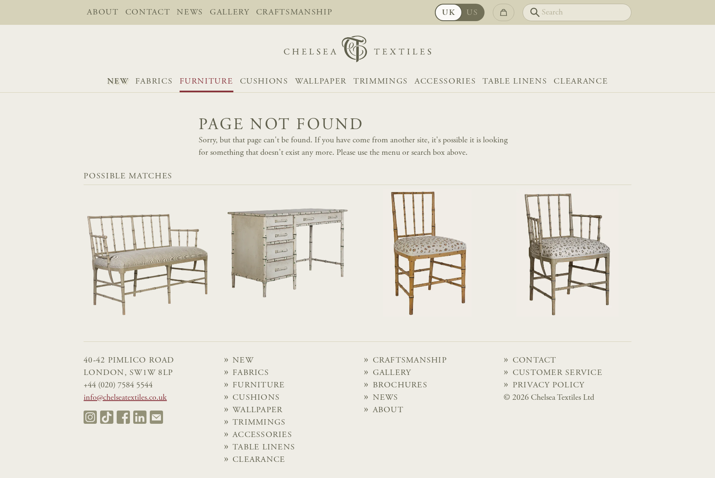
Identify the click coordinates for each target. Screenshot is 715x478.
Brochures (400, 385)
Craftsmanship (294, 12)
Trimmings (380, 81)
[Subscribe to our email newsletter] (156, 417)
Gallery (230, 12)
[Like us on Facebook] (123, 417)
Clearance (581, 81)
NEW (118, 81)
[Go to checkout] (503, 12)
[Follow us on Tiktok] (106, 417)
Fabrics (154, 81)
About (102, 12)
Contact (147, 12)
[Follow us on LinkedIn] (139, 417)
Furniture (206, 81)
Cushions (264, 81)
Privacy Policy (549, 385)
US (472, 13)
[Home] (357, 51)
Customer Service (557, 373)
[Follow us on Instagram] (90, 417)
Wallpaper (321, 81)
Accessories (445, 81)
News (190, 12)
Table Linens (514, 81)
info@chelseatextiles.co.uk (125, 398)
